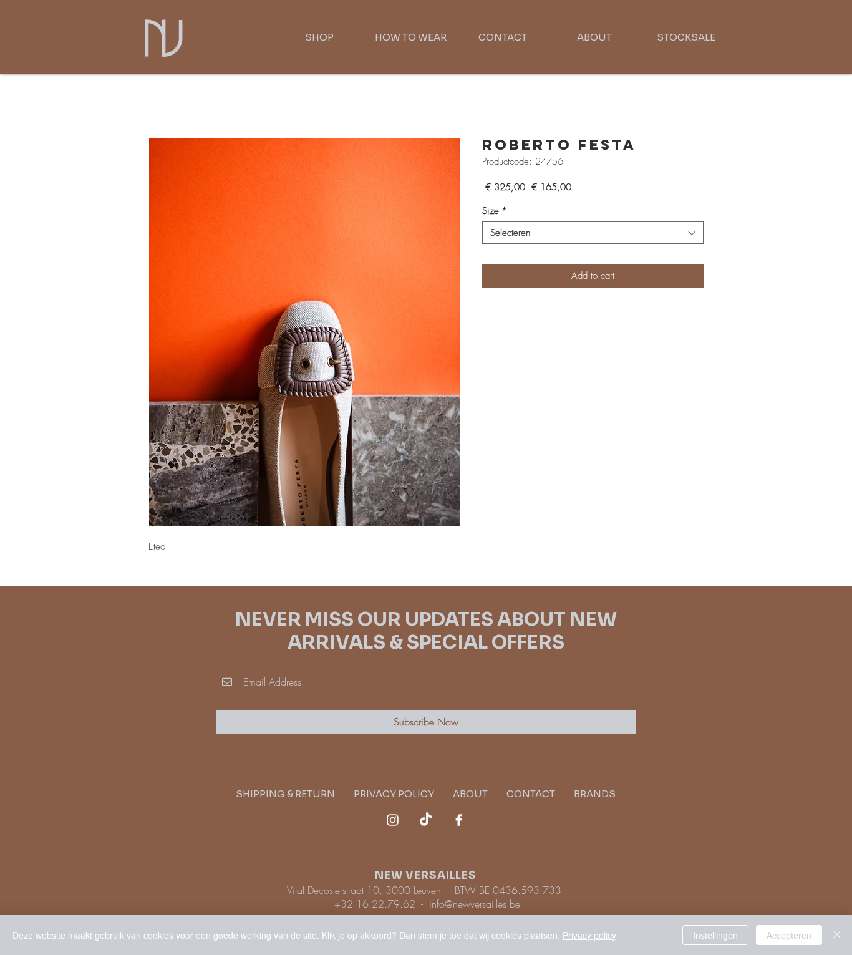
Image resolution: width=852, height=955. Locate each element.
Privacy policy (589, 935)
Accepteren (789, 935)
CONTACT (530, 794)
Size (494, 210)
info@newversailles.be (474, 904)
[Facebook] (459, 820)
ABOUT (470, 794)
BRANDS (595, 794)
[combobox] (593, 232)
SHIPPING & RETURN (295, 794)
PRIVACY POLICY (403, 794)
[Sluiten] (837, 935)
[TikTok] (425, 820)
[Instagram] (392, 820)
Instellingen (715, 935)
